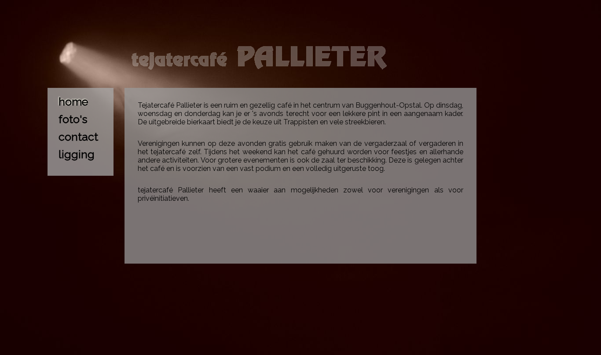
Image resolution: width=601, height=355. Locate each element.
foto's (73, 119)
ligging (77, 154)
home (73, 101)
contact (78, 136)
